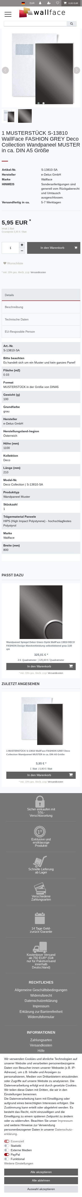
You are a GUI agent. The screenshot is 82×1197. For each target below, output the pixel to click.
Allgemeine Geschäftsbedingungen (41, 990)
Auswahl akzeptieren (41, 1189)
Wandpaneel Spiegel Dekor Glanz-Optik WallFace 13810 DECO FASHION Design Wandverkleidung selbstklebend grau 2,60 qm (40, 645)
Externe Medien (21, 1150)
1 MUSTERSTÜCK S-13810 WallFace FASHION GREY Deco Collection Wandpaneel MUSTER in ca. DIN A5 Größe (38, 753)
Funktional (18, 1159)
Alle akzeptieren (41, 1172)
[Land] (23, 3)
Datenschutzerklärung (41, 1001)
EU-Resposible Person (20, 331)
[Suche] (71, 23)
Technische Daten (17, 319)
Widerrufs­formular (41, 1017)
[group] (41, 612)
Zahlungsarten (41, 1040)
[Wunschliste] (57, 3)
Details (9, 295)
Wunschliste (14, 263)
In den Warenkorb (52, 247)
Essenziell (17, 1141)
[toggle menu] (10, 16)
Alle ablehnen (41, 1180)
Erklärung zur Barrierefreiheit (41, 1011)
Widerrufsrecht (41, 995)
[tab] (41, 295)
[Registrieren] (49, 3)
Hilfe (41, 1051)
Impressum (41, 1006)
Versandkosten (38, 272)
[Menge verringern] (22, 251)
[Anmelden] (40, 3)
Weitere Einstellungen (18, 1163)
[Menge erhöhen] (22, 245)
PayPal (15, 1154)
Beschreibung (14, 307)
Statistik (16, 1145)
